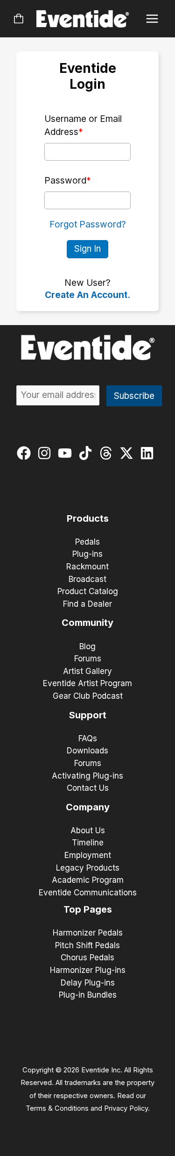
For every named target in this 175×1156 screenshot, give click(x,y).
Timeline (88, 842)
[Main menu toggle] (152, 19)
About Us (87, 830)
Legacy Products (87, 867)
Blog (87, 646)
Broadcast (87, 579)
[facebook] (26, 453)
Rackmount (87, 566)
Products (88, 518)
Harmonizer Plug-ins (88, 970)
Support (87, 715)
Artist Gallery (87, 671)
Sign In (87, 248)
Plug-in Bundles (88, 995)
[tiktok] (87, 453)
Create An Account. (87, 295)
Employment (87, 855)
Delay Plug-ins (88, 982)
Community (87, 622)
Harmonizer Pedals (88, 932)
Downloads (87, 750)
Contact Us (88, 788)
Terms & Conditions (57, 1108)
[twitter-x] (128, 453)
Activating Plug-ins (87, 775)
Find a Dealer (87, 604)
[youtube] (67, 453)
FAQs (87, 738)
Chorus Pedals (87, 957)
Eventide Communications (88, 892)
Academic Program (88, 880)
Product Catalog (87, 591)
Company (88, 807)
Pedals (87, 541)
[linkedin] (149, 453)
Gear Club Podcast (88, 696)
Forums (87, 658)
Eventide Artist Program (87, 683)
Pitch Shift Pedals (87, 945)
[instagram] (46, 453)
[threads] (108, 453)
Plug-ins (87, 554)
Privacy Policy (126, 1108)
